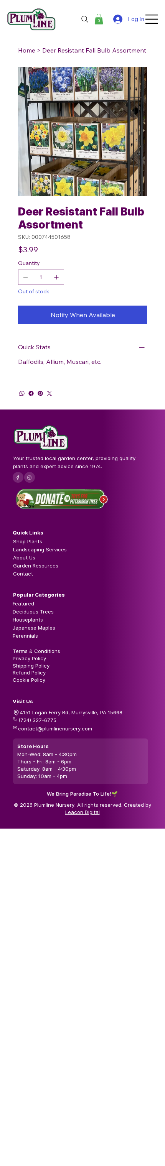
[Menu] (151, 19)
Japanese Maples (34, 628)
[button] (98, 19)
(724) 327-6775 (37, 720)
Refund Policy (29, 672)
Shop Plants (27, 541)
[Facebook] (31, 393)
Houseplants (28, 620)
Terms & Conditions (36, 651)
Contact (23, 574)
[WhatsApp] (22, 393)
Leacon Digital (82, 812)
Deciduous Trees (33, 611)
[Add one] (56, 277)
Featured (23, 603)
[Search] (85, 19)
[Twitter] (49, 393)
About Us (24, 557)
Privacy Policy (29, 658)
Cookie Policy (29, 680)
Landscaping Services (40, 549)
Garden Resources (35, 565)
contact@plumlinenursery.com (55, 728)
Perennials (25, 636)
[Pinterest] (40, 393)
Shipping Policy (31, 666)
